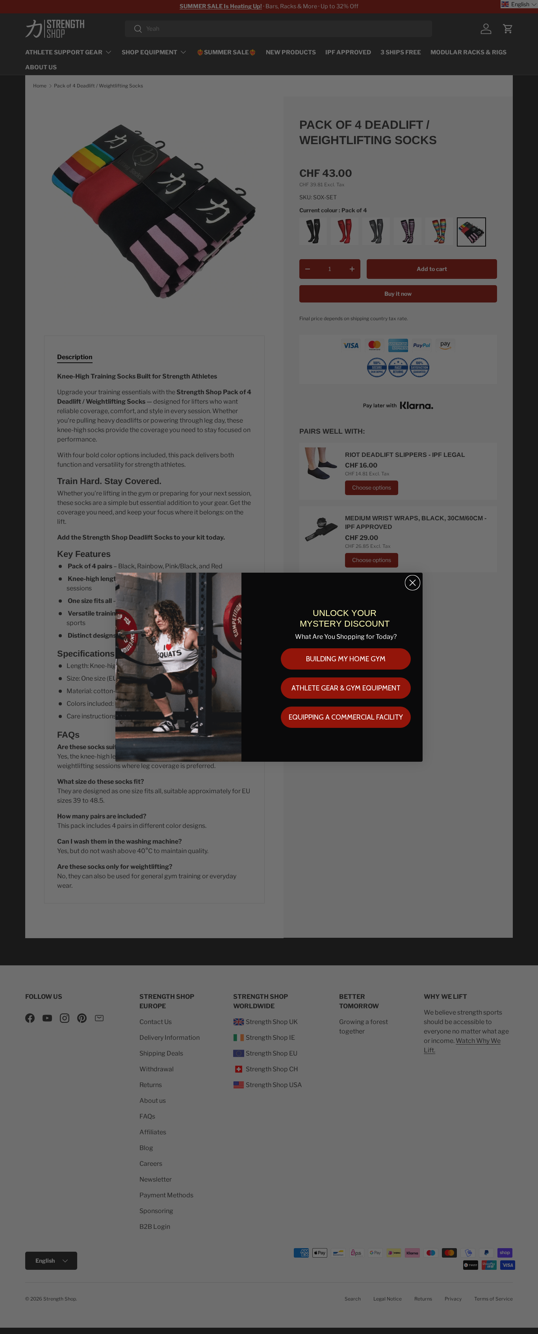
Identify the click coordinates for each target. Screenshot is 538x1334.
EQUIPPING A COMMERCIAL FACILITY (346, 717)
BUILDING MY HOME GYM (346, 659)
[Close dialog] (412, 583)
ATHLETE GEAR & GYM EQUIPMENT (346, 688)
